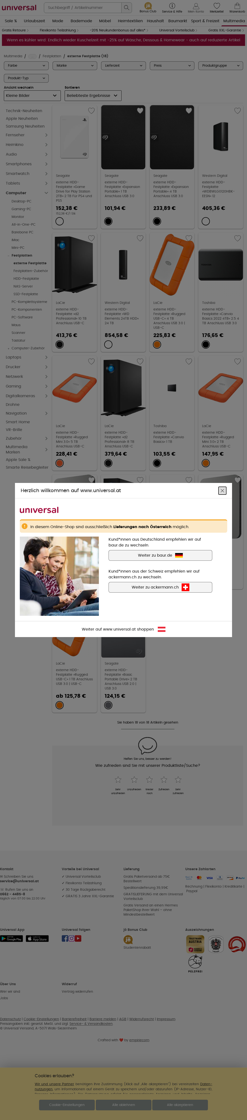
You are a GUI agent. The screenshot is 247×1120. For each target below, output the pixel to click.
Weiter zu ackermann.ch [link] (155, 587)
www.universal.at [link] (119, 629)
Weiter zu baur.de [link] (155, 555)
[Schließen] (222, 491)
